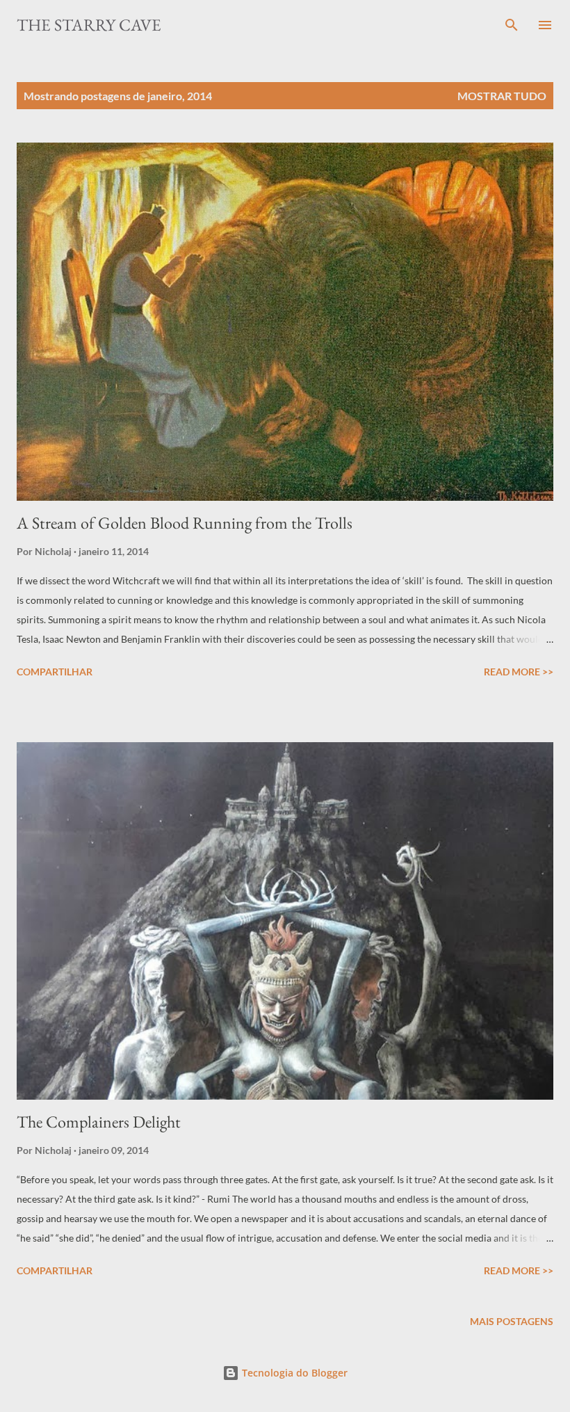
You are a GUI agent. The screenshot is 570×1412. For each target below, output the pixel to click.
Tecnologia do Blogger (293, 1372)
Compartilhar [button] (54, 671)
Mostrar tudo (501, 95)
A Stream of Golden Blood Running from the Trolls (184, 522)
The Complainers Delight (99, 1121)
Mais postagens (511, 1321)
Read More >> (518, 671)
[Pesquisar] (511, 25)
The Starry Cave (89, 24)
